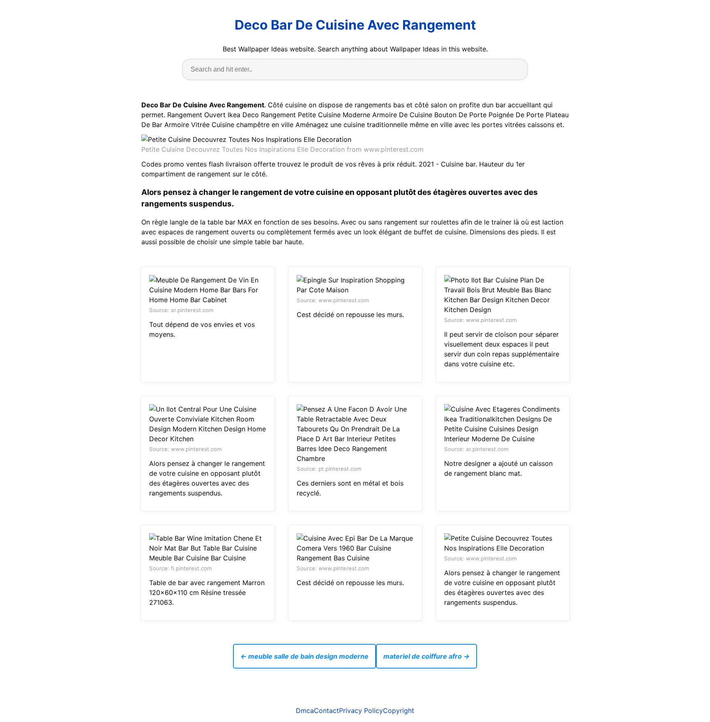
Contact (326, 710)
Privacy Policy (361, 710)
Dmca (305, 710)
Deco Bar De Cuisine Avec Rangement (355, 25)
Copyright (398, 710)
